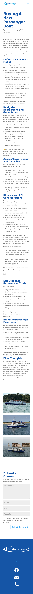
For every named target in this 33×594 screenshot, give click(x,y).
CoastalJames (10, 30)
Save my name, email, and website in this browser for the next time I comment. (16, 520)
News (26, 30)
